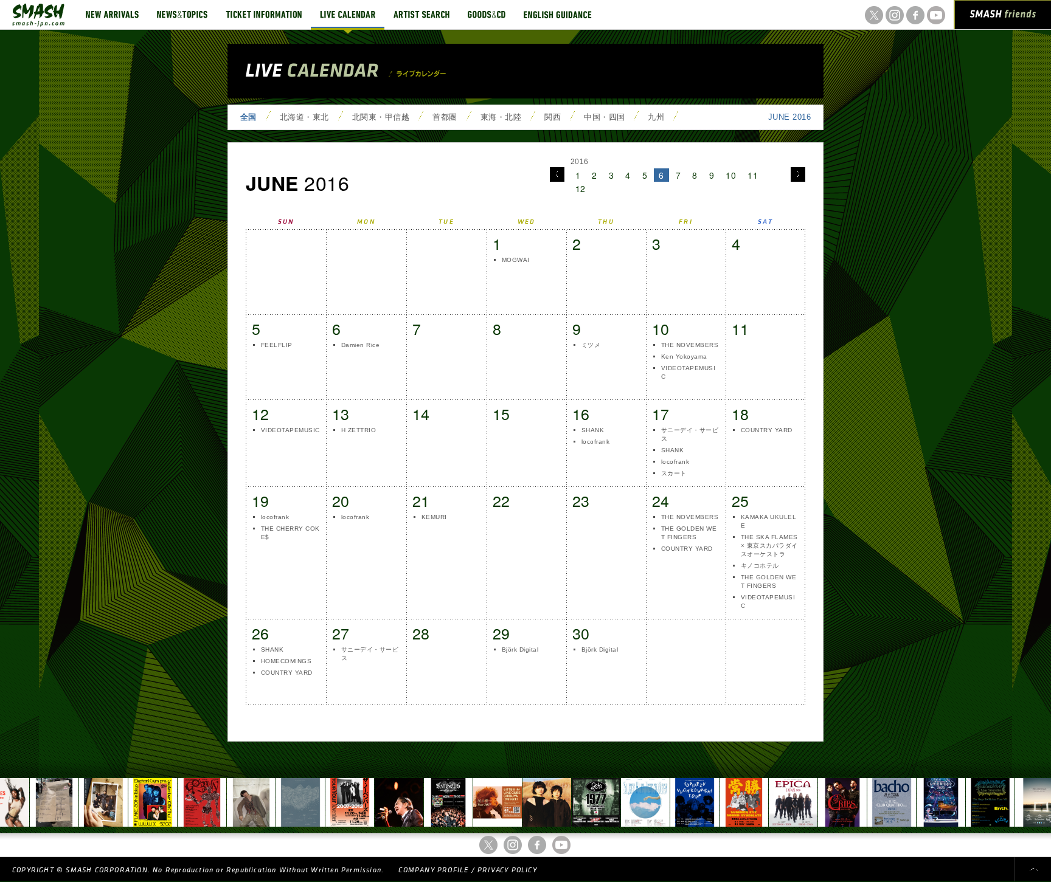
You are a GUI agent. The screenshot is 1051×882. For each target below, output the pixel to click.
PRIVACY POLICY (507, 870)
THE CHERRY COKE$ (290, 532)
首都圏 (444, 117)
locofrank (595, 441)
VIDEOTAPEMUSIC (688, 372)
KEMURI (434, 517)
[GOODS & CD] (487, 14)
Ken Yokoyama (684, 356)
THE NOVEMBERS (689, 345)
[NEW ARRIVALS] (112, 14)
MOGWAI (516, 260)
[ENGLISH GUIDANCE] (558, 14)
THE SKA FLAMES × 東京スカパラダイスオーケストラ (769, 545)
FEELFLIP (277, 345)
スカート (674, 473)
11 (752, 175)
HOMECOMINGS (286, 661)
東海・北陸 (500, 117)
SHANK (592, 430)
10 (731, 175)
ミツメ (590, 345)
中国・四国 (604, 117)
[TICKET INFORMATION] (264, 14)
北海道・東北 (304, 117)
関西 (552, 117)
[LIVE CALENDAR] (347, 14)
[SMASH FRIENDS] (1003, 17)
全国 (248, 117)
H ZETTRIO (358, 430)
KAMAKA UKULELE (768, 521)
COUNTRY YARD (767, 430)
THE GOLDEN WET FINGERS (688, 532)
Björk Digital (520, 649)
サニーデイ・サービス (689, 434)
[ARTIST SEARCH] (421, 14)
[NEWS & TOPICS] (182, 14)
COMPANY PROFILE (433, 870)
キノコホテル (760, 565)
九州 (656, 117)
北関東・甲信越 (380, 117)
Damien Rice (360, 345)
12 (580, 188)
